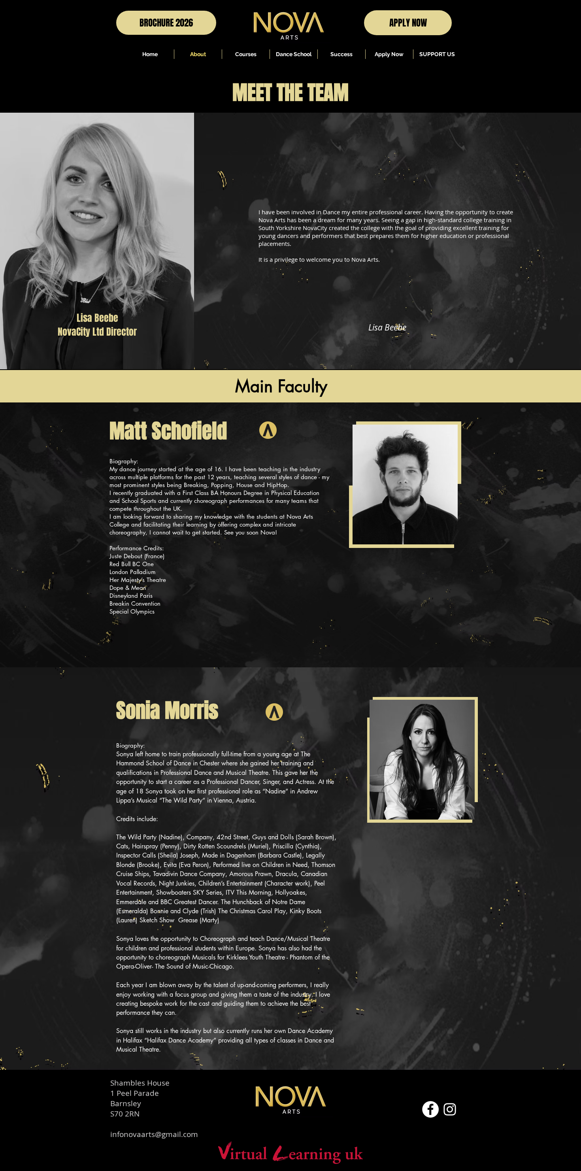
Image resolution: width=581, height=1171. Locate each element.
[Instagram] (449, 1109)
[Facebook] (430, 1109)
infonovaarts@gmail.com (154, 1134)
